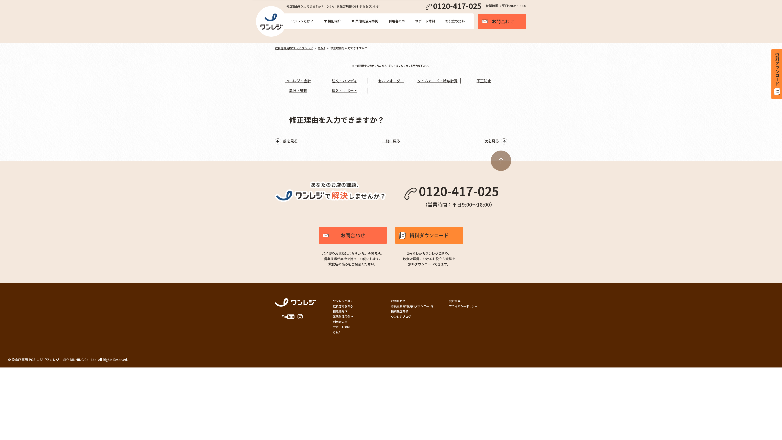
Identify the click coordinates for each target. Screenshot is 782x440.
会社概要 (454, 301)
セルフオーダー (391, 80)
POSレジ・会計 (298, 80)
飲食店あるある (343, 306)
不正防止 (484, 80)
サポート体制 (425, 21)
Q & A (321, 48)
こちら (402, 65)
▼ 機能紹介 (332, 21)
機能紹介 (338, 311)
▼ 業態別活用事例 (364, 21)
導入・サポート (344, 90)
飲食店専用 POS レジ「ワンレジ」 (37, 359)
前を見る (290, 140)
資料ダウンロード (429, 235)
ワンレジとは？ (302, 21)
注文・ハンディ (344, 80)
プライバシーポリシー (463, 306)
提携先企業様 (399, 311)
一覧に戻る (391, 140)
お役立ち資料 (455, 21)
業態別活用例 (341, 316)
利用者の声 (397, 21)
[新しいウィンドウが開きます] (288, 317)
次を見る (491, 140)
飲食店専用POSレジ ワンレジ (294, 48)
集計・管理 (298, 90)
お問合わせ (353, 235)
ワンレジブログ (401, 317)
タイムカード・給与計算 (437, 80)
